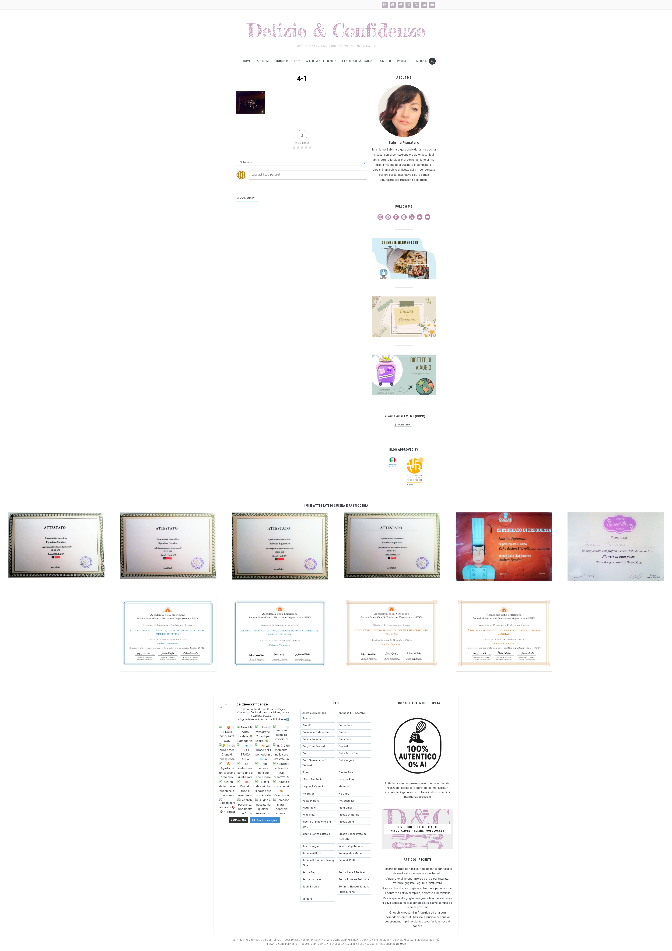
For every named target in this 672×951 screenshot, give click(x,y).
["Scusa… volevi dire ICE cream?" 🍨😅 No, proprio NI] (281, 770)
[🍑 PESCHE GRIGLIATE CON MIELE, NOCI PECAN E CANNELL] (227, 733)
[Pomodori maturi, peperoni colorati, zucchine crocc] (281, 806)
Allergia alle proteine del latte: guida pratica (339, 61)
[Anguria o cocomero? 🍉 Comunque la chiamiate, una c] (281, 788)
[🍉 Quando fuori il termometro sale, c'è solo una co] (245, 788)
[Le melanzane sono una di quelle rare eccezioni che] (245, 770)
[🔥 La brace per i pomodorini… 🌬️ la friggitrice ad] (263, 751)
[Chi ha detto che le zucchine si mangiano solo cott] (227, 788)
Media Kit (422, 61)
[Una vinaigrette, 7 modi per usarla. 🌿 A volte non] (263, 733)
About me (263, 61)
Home (247, 61)
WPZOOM (401, 943)
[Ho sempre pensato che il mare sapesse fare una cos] (263, 770)
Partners (403, 61)
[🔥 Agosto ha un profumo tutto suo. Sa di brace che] (227, 770)
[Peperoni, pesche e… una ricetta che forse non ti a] (245, 806)
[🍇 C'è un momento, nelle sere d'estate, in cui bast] (281, 751)
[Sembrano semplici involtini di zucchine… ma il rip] (281, 733)
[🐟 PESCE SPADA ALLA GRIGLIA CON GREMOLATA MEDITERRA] (245, 751)
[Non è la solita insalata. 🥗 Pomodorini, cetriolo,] (245, 733)
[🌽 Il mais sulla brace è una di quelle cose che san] (227, 751)
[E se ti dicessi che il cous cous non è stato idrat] (263, 788)
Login (363, 162)
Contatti (385, 61)
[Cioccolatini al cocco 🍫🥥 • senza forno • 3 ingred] (227, 806)
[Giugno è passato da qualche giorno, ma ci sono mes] (263, 806)
